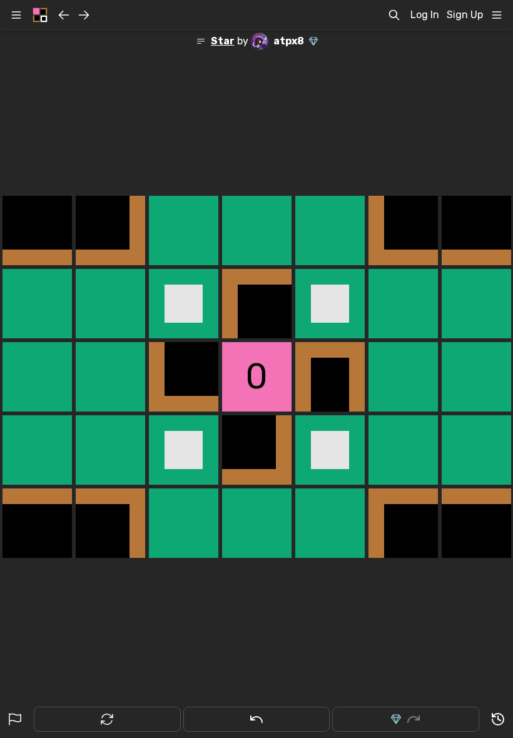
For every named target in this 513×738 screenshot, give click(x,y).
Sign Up (465, 15)
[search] (394, 15)
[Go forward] (84, 15)
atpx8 (288, 41)
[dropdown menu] (496, 15)
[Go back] (64, 15)
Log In (424, 15)
